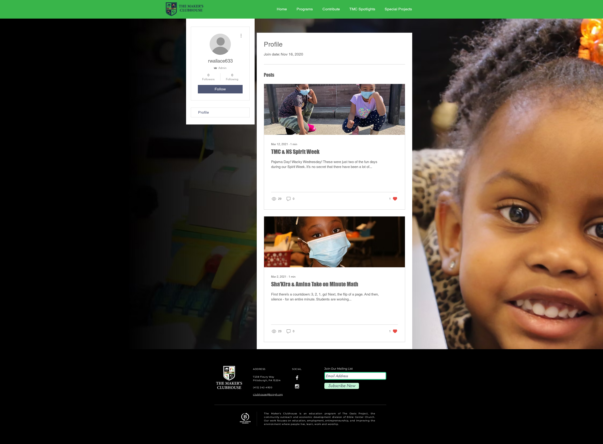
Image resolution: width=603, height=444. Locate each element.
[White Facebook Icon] (297, 377)
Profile (203, 112)
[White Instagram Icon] (297, 386)
